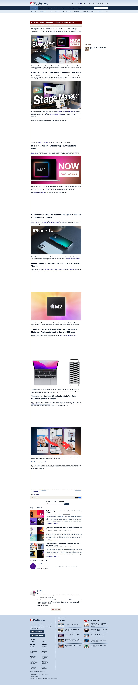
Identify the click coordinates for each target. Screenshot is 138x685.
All (107, 11)
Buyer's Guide (71, 8)
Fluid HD (48, 678)
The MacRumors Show (93, 620)
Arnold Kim (32, 641)
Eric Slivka (44, 641)
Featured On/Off (33, 678)
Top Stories (36, 494)
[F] (33, 568)
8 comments (56, 523)
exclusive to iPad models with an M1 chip (66, 111)
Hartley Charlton (33, 656)
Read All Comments (56, 609)
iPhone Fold (42, 11)
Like (43, 568)
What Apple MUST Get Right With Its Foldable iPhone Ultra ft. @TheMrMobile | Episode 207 (99, 625)
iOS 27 (50, 11)
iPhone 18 (99, 11)
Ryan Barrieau (44, 661)
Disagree (46, 568)
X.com (34, 644)
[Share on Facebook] (79, 497)
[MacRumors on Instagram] (91, 3)
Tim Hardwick (44, 651)
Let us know (82, 3)
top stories (44, 489)
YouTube (62, 620)
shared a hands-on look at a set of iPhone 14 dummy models (45, 222)
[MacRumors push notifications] (102, 3)
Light (54, 678)
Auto (52, 678)
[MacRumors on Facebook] (94, 3)
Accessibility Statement (34, 676)
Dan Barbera (32, 661)
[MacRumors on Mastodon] (98, 3)
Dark (56, 678)
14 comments (34, 497)
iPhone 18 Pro (34, 11)
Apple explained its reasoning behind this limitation (57, 113)
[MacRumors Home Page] (39, 3)
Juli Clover (32, 646)
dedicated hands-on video (44, 142)
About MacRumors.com (37, 631)
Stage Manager (53, 75)
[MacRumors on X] (96, 3)
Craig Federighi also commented (56, 114)
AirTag (92, 11)
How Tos (56, 8)
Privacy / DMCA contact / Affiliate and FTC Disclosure (39, 674)
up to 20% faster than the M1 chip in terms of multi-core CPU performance (59, 269)
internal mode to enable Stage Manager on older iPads (65, 119)
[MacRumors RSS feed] (105, 3)
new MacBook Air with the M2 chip (41, 192)
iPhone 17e (85, 11)
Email (31, 644)
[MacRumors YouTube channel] (100, 3)
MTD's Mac (39, 590)
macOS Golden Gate (66, 11)
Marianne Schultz (45, 656)
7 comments (56, 556)
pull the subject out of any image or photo (40, 403)
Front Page (34, 8)
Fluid (46, 678)
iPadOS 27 (57, 11)
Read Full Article (49, 523)
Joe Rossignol (44, 646)
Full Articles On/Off (40, 678)
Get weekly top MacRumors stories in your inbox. (56, 501)
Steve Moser (32, 666)
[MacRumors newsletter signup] (107, 3)
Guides (49, 8)
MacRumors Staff (52, 25)
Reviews (63, 8)
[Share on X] (76, 497)
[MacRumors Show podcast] (89, 3)
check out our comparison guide (42, 189)
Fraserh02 (39, 563)
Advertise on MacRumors (37, 635)
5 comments (56, 539)
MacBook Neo (77, 11)
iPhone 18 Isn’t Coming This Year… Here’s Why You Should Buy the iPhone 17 (73, 641)
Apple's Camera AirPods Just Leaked (72, 624)
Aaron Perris (44, 666)
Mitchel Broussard (33, 651)
